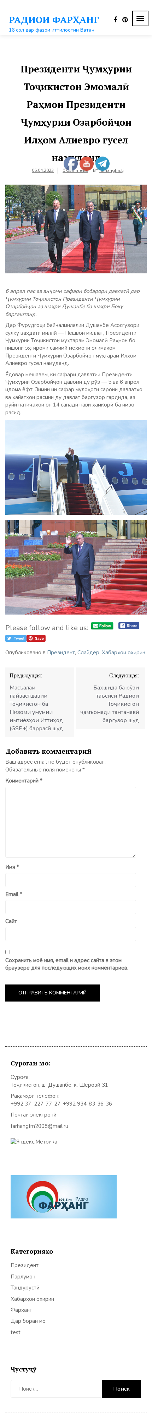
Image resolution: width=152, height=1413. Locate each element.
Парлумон (23, 1276)
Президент (61, 652)
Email (13, 894)
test (16, 1332)
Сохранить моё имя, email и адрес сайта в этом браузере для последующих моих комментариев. (66, 964)
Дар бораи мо (28, 1321)
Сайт (11, 921)
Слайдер (88, 652)
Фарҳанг (21, 1310)
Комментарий (23, 780)
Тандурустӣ (25, 1287)
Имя (12, 867)
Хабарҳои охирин (123, 652)
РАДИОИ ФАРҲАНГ (54, 19)
